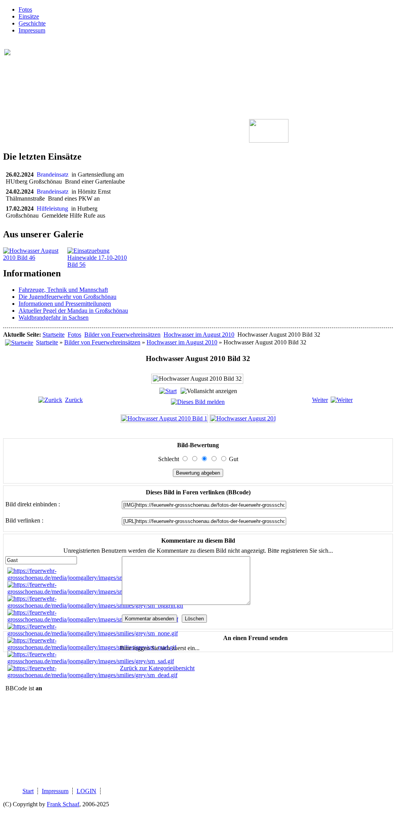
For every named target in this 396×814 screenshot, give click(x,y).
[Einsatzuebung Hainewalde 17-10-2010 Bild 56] (99, 264)
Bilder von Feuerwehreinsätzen (122, 334)
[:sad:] (90, 661)
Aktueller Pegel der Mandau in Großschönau (73, 310)
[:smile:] (93, 577)
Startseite (54, 334)
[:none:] (92, 633)
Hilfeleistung (54, 208)
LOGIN (86, 791)
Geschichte (32, 23)
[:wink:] (92, 619)
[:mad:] (91, 647)
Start (28, 791)
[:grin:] (95, 605)
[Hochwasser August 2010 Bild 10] (255, 418)
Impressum (32, 30)
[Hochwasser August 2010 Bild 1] (164, 418)
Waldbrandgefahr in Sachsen (54, 317)
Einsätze (29, 16)
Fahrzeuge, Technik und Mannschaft (63, 289)
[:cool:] (91, 591)
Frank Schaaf (63, 804)
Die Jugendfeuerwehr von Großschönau (67, 296)
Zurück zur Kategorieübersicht (157, 668)
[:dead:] (92, 675)
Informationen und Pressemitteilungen (65, 303)
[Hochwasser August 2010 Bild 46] (35, 257)
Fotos (25, 9)
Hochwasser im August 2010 (199, 334)
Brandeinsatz (54, 174)
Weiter (320, 400)
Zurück (74, 400)
